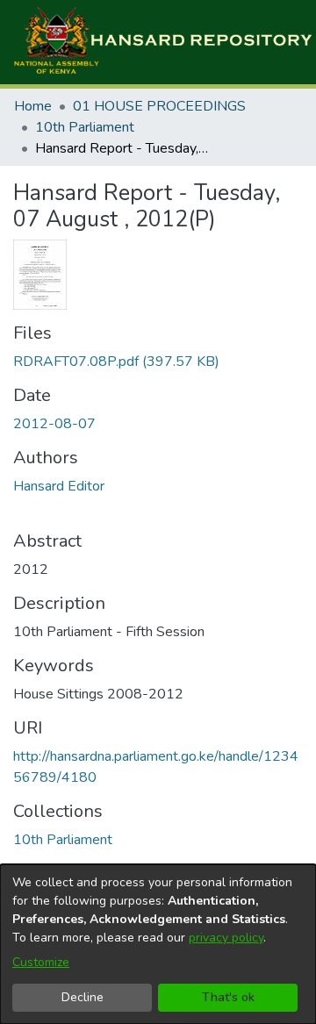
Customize (40, 962)
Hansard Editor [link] (58, 486)
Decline (82, 997)
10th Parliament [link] (84, 127)
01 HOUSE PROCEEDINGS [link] (159, 106)
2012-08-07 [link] (54, 423)
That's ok (228, 997)
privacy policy (226, 937)
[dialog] (158, 944)
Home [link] (33, 106)
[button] (162, 42)
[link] (116, 361)
